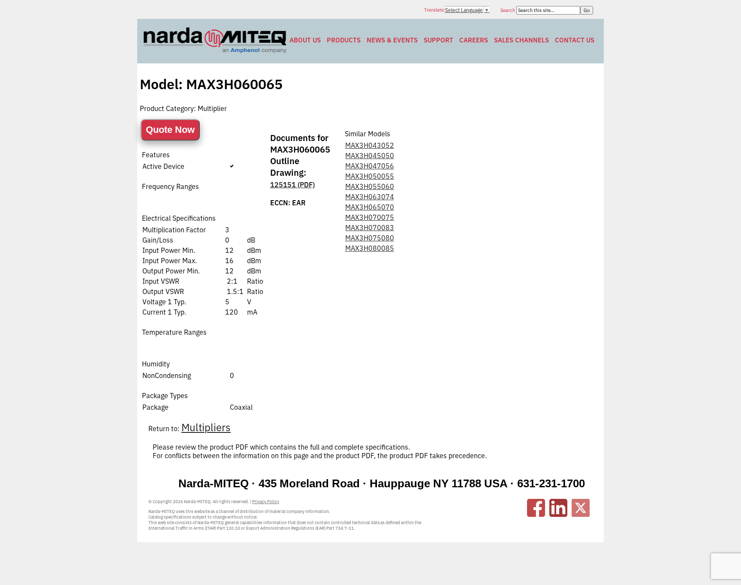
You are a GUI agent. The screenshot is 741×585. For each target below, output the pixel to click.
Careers (473, 40)
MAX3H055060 (369, 186)
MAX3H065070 (369, 207)
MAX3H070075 (369, 217)
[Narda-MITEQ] (215, 50)
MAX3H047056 (369, 166)
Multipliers (206, 427)
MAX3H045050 (369, 155)
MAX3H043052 (369, 145)
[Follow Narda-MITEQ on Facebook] (536, 508)
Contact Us (574, 40)
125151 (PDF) (292, 184)
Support (438, 40)
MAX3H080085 (369, 248)
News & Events (392, 40)
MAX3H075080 (369, 238)
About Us (305, 40)
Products (344, 40)
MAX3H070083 (369, 227)
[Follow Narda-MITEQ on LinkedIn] (558, 508)
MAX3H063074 (369, 196)
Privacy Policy (265, 501)
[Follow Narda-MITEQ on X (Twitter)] (580, 508)
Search (508, 10)
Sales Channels (521, 40)
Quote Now (170, 129)
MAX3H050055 (369, 176)
